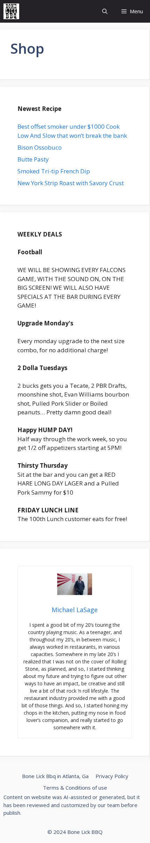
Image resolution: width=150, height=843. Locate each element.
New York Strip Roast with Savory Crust (70, 183)
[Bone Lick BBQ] (11, 11)
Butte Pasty (33, 159)
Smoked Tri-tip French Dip (53, 171)
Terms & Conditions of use (75, 787)
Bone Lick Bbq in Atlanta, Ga (55, 776)
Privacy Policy (112, 776)
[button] (104, 11)
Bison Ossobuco (39, 147)
